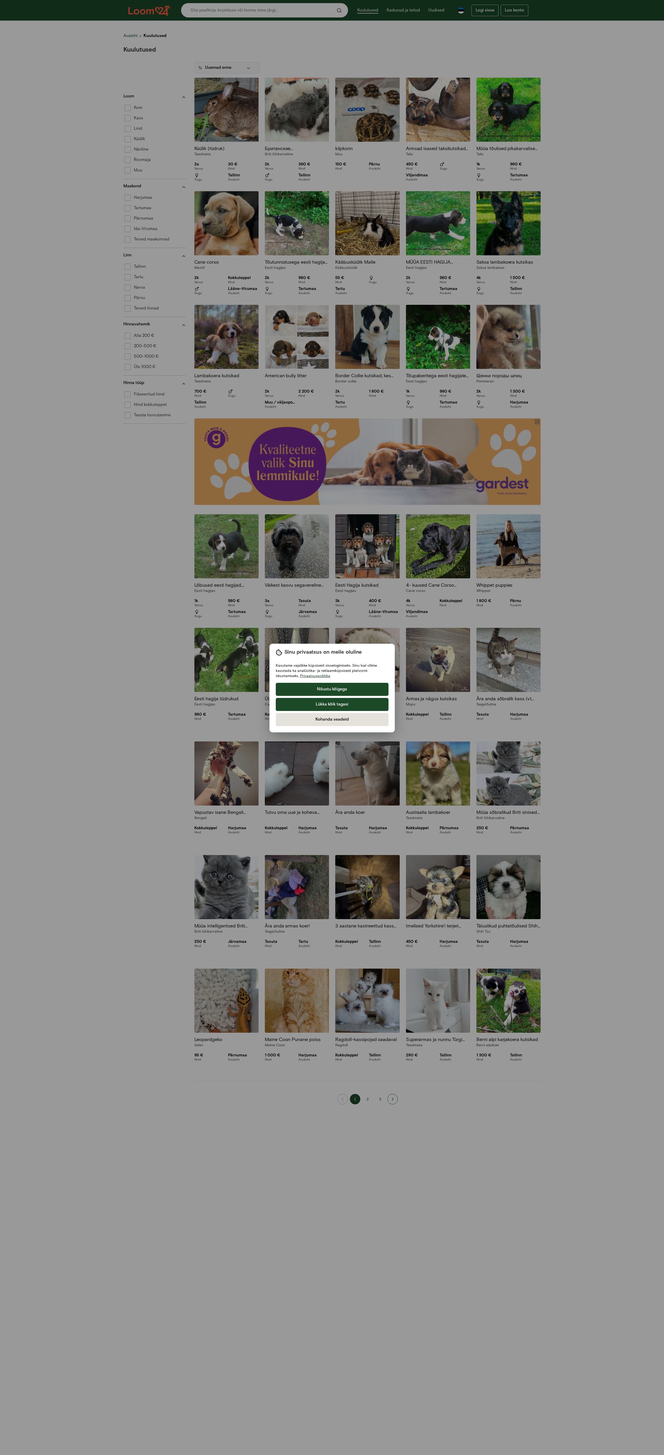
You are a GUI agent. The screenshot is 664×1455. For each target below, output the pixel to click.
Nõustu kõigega (332, 689)
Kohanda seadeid (332, 719)
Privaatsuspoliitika (315, 676)
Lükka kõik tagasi (332, 704)
